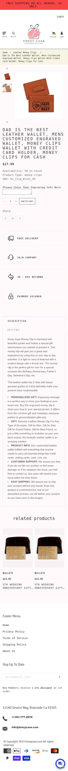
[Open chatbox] (60, 764)
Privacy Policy (14, 631)
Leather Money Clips (24, 52)
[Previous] (19, 95)
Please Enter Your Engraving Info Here (32, 187)
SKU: (6, 179)
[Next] (57, 95)
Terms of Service (15, 638)
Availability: (14, 170)
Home (5, 52)
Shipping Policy (14, 644)
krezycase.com (33, 741)
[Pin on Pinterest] (20, 218)
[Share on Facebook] (5, 218)
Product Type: (13, 175)
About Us (9, 651)
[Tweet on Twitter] (13, 218)
